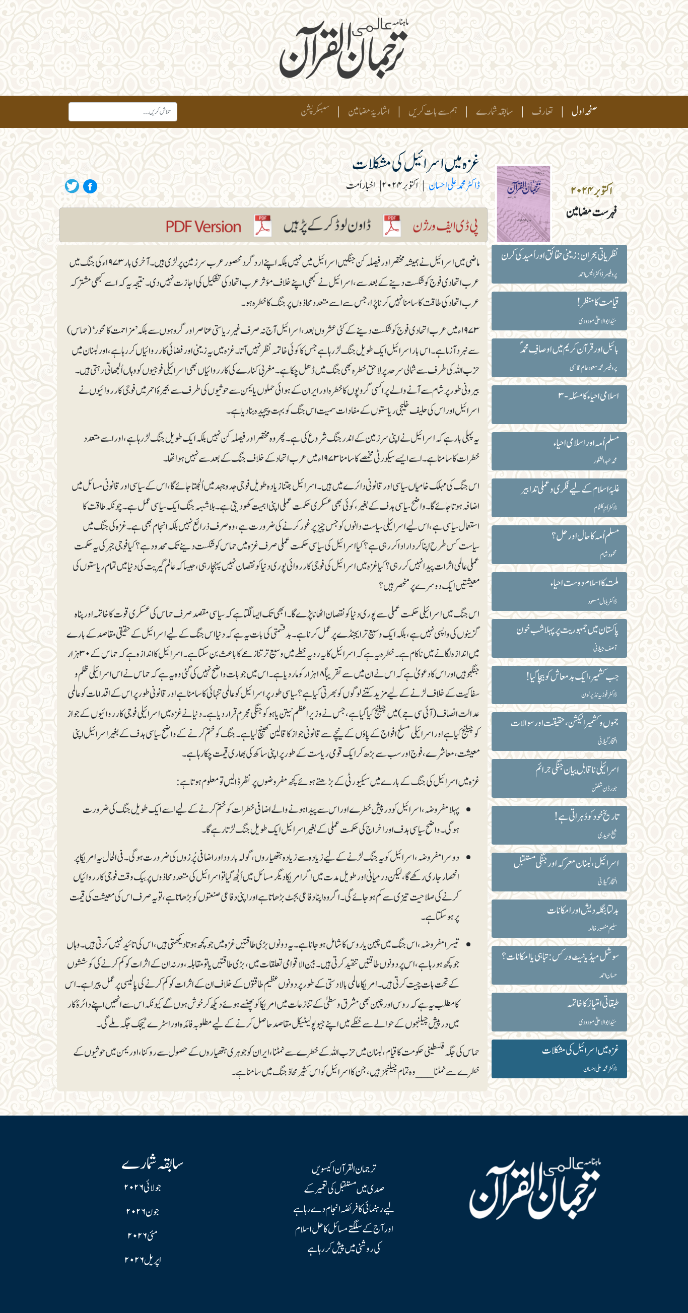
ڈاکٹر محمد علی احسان (454, 185)
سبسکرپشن (315, 111)
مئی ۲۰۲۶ (142, 1236)
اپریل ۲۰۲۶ (142, 1260)
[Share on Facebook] (89, 185)
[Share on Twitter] (72, 185)
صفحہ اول (582, 111)
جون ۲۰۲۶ (142, 1212)
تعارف (542, 111)
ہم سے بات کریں (432, 111)
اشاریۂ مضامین (369, 111)
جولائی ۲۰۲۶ (142, 1188)
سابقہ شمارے (494, 111)
